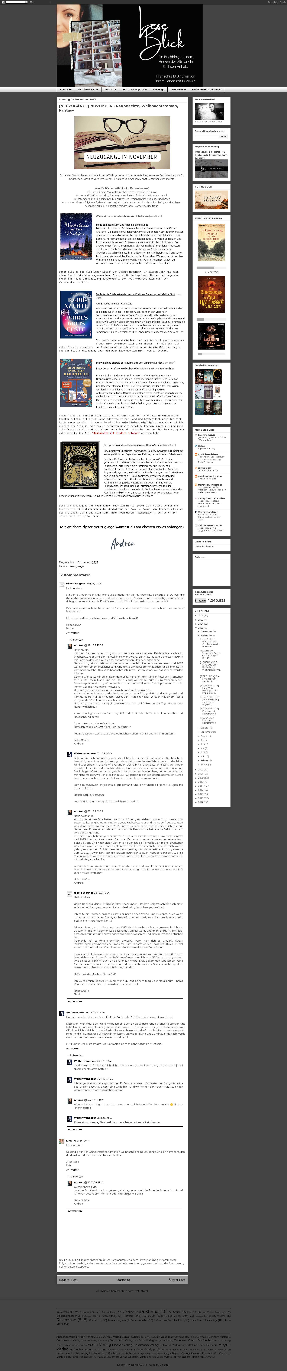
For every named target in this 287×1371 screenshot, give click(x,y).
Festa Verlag (99, 1344)
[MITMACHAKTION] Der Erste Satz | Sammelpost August (211, 155)
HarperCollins (189, 1345)
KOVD (183, 1349)
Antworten (72, 632)
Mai (203, 748)
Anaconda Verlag (67, 1336)
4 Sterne (150, 1311)
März (203, 756)
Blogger (165, 1364)
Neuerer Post (68, 1280)
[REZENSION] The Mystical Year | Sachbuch (210, 679)
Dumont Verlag (222, 1340)
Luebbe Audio (64, 1353)
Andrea (78, 645)
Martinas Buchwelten (210, 476)
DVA (136, 1340)
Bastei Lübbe (131, 1336)
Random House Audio (204, 1353)
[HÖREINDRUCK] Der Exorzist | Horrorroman (209, 711)
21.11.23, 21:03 (95, 811)
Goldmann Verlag (146, 1345)
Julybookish (205, 468)
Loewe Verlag (222, 1349)
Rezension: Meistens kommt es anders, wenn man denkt (210, 503)
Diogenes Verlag (164, 1340)
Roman (94, 1320)
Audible (98, 1337)
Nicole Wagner (75, 583)
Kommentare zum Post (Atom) (129, 1291)
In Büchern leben (208, 454)
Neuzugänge (76, 566)
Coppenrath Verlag (121, 1340)
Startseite (66, 89)
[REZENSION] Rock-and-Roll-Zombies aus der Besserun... (210, 643)
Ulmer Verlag (156, 1357)
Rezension (66, 1319)
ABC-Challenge (197, 1312)
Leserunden (201, 1316)
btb (202, 1357)
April (203, 752)
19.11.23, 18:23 (95, 645)
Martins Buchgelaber (210, 484)
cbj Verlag (209, 1357)
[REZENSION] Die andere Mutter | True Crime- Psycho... (209, 701)
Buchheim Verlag (217, 1336)
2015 (200, 798)
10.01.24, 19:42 (96, 1182)
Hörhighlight (171, 1316)
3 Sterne (128, 1312)
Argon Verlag (86, 1336)
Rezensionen (178, 89)
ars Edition (193, 1356)
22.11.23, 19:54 (101, 892)
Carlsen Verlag (89, 1340)
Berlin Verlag (147, 1337)
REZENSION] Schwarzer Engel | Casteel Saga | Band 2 (210, 654)
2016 (201, 794)
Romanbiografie (117, 1320)
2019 (201, 782)
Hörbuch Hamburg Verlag (86, 1349)
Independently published (149, 1349)
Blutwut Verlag (176, 1337)
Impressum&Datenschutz (207, 89)
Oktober (205, 728)
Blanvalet (160, 1336)
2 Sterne (94, 1312)
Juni (203, 744)
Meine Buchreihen (204, 546)
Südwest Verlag (117, 1356)
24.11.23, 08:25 (96, 1100)
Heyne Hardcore (208, 1345)
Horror (128, 1315)
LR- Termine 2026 (88, 89)
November (207, 635)
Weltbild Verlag (175, 1356)
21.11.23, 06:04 (105, 753)
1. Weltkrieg (79, 1312)
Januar (204, 764)
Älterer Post (177, 1280)
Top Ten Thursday (206, 448)
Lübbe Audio (97, 1353)
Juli (202, 740)
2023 (201, 628)
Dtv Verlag (205, 1340)
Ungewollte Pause (207, 479)
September (207, 732)
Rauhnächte (219, 1316)
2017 (201, 790)
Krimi (185, 1315)
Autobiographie (218, 1312)
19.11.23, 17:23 (93, 583)
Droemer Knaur (185, 1340)
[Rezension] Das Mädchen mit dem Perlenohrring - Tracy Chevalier (211, 459)
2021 (201, 773)
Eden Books (80, 1345)
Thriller (177, 1320)
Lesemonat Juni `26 (208, 470)
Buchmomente (206, 435)
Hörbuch (148, 1315)
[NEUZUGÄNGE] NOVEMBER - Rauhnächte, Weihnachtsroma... (210, 667)
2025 (201, 619)
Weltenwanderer (85, 753)
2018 (201, 786)
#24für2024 (63, 1312)
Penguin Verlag (152, 1353)
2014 (201, 802)
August (205, 736)
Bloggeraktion (65, 1315)
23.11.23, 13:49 (104, 1061)
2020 (201, 778)
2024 (201, 623)
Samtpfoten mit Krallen (211, 498)
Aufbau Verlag (112, 1336)
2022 (201, 769)
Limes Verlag (195, 1349)
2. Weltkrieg (110, 1312)
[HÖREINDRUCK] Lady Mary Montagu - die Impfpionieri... (209, 689)
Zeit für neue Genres (210, 525)
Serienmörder (139, 1320)
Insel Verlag (172, 1349)
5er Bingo (158, 89)
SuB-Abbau (160, 1320)
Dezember (207, 631)
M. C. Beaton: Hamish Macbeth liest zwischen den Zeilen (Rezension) (212, 490)
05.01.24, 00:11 (81, 1140)
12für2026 (110, 89)
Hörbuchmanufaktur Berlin (118, 1349)
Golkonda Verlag (170, 1345)
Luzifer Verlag (79, 1353)
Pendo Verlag (136, 1353)
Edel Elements (65, 1345)
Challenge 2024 (89, 1316)
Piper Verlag (181, 1353)
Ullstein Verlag (138, 1356)
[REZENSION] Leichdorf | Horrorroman (208, 720)
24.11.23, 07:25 (105, 1078)
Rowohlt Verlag (77, 1356)
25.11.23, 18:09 (105, 1117)
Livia (69, 1140)
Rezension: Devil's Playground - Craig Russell (210, 529)
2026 (201, 615)
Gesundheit (109, 1315)
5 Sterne (175, 1312)
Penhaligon (165, 1353)
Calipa (201, 446)
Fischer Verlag (122, 1345)
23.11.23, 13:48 (97, 1012)
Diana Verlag (146, 1340)
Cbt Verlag (103, 1340)
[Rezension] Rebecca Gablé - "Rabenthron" (212, 438)
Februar (205, 760)
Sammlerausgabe (98, 1357)
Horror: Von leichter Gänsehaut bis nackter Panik (209, 517)
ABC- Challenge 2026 (134, 89)
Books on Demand (195, 1337)
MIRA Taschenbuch (117, 1353)
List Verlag (208, 1349)
